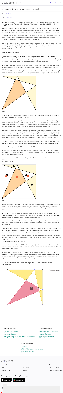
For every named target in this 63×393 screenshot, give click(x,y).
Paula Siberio (10, 14)
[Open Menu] (60, 3)
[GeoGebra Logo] (8, 3)
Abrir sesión (53, 2)
